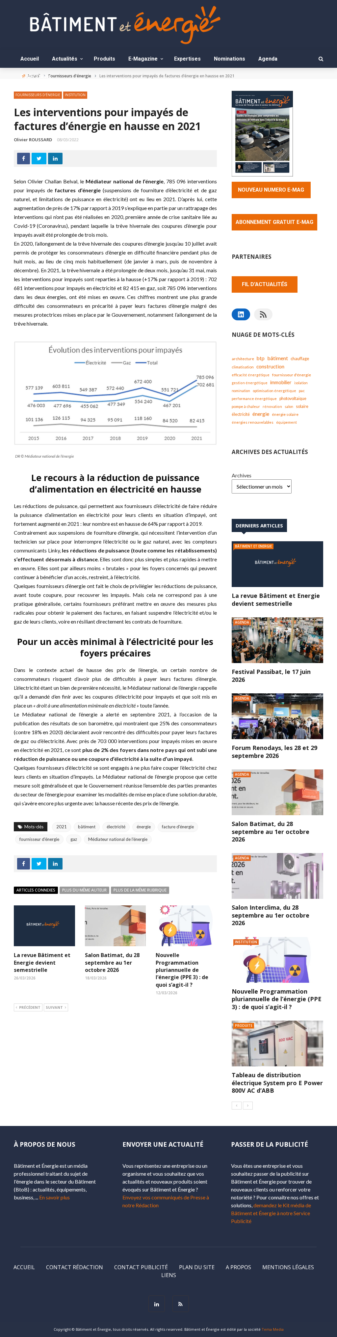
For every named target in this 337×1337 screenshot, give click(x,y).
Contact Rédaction (74, 1267)
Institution (75, 95)
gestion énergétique (250, 383)
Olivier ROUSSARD (33, 140)
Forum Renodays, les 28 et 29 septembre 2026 (274, 751)
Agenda (267, 59)
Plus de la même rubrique (140, 890)
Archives (241, 475)
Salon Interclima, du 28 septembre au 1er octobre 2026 (270, 915)
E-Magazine (143, 59)
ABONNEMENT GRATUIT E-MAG (274, 222)
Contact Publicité (141, 1267)
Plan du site (197, 1267)
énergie (144, 826)
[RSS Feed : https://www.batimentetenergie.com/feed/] (263, 314)
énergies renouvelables (252, 422)
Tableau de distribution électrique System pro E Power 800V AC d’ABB (277, 1082)
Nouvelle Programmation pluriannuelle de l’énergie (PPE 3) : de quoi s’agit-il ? (182, 969)
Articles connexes (35, 890)
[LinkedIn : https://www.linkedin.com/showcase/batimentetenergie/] (241, 314)
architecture (243, 358)
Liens (168, 1275)
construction (270, 366)
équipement (286, 422)
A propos (238, 1267)
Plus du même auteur (84, 890)
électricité (116, 826)
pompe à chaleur (246, 406)
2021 (61, 826)
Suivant (54, 1007)
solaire (302, 406)
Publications (35, 76)
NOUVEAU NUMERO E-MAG (271, 190)
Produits (104, 59)
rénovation (272, 406)
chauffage (300, 358)
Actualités (64, 59)
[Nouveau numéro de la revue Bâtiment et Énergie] (262, 133)
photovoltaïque (292, 398)
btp (261, 358)
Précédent (29, 1007)
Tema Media (273, 1329)
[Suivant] (248, 1106)
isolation (301, 383)
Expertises (187, 59)
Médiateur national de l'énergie (117, 839)
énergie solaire (285, 414)
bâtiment (86, 826)
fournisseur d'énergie (39, 839)
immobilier (281, 382)
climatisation (243, 367)
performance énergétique (254, 398)
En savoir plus (54, 1197)
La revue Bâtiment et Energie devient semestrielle (42, 962)
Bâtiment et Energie (253, 546)
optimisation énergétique (274, 390)
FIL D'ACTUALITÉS (264, 284)
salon (289, 406)
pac (302, 390)
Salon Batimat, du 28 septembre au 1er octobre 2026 (112, 962)
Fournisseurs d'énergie (37, 95)
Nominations (229, 59)
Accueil (29, 59)
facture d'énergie (178, 826)
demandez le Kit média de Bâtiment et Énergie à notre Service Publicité (271, 1213)
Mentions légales (288, 1267)
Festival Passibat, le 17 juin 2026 (271, 675)
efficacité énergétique (251, 375)
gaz (73, 839)
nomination (241, 390)
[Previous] (237, 1106)
